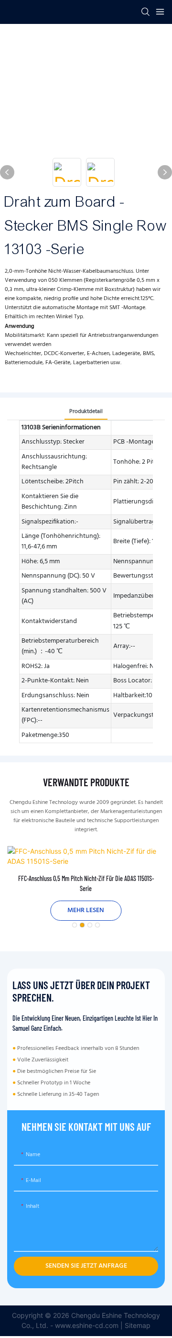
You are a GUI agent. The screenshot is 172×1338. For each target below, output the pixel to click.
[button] (74, 925)
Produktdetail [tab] (86, 411)
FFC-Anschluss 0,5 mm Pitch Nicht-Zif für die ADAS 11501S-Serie (86, 883)
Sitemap (137, 1325)
